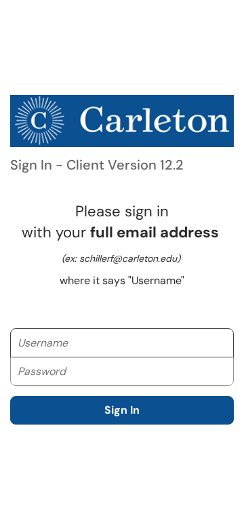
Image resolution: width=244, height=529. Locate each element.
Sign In (122, 410)
